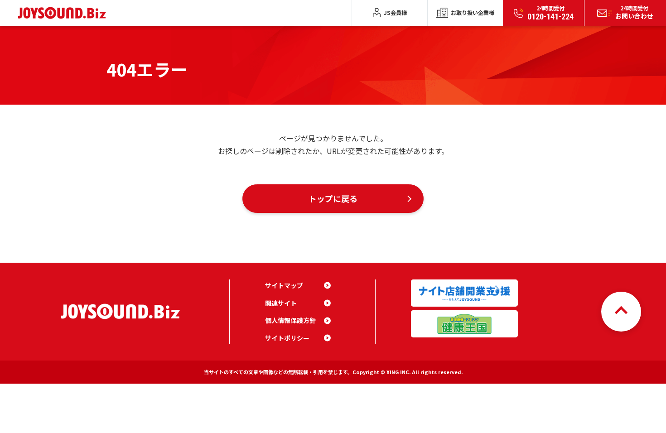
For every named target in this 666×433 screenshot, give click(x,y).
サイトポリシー (287, 337)
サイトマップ (284, 285)
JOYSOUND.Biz (64, 13)
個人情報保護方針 (290, 320)
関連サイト (281, 303)
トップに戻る (333, 198)
